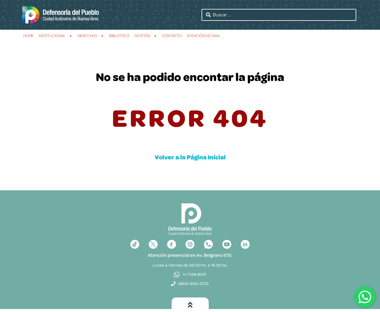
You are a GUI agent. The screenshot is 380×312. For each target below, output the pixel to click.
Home (28, 35)
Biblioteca (119, 35)
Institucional (52, 35)
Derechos (87, 35)
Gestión (142, 35)
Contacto (172, 35)
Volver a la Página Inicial (190, 157)
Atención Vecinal (204, 35)
